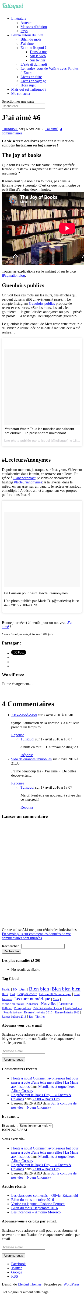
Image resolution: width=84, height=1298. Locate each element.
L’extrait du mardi (34, 64)
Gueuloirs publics (42, 303)
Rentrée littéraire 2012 (67, 1012)
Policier (7, 1008)
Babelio (6, 989)
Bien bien (39, 989)
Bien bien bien (66, 989)
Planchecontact (24, 478)
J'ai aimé (51, 129)
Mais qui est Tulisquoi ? (28, 89)
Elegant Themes (30, 1284)
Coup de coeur (27, 994)
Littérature (18, 18)
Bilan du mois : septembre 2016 (34, 1208)
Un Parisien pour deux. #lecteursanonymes (36, 593)
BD (15, 989)
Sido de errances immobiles (31, 759)
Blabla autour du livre (27, 35)
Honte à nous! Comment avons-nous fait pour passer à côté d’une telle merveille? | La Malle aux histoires (44, 1082)
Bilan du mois (31, 39)
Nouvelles (48, 1003)
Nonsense (32, 1004)
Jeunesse (7, 999)
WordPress (71, 1284)
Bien (22, 989)
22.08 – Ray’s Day (46, 1099)
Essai (77, 994)
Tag (31, 1016)
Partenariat (66, 1004)
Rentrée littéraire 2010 (38, 1012)
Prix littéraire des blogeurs (47, 1008)
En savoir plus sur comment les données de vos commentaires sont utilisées (36, 936)
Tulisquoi (9, 129)
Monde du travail (13, 1004)
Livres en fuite (31, 77)
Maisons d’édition (34, 27)
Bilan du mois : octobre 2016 (32, 1200)
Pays (24, 31)
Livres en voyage (33, 81)
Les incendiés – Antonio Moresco (36, 1212)
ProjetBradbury (73, 1008)
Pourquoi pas (22, 1008)
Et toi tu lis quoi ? (33, 48)
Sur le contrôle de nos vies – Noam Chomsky (44, 1105)
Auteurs (26, 23)
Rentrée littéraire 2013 (14, 1016)
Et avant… (10, 1125)
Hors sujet (28, 85)
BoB (5, 994)
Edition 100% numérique (55, 994)
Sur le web (38, 56)
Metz (56, 999)
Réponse (17, 735)
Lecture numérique (32, 998)
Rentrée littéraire (12, 1012)
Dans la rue (38, 52)
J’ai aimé (27, 43)
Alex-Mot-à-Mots (24, 715)
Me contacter (20, 93)
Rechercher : (11, 946)
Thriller (40, 1016)
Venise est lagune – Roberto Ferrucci (38, 1204)
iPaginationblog (13, 275)
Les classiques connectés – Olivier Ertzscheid (44, 1195)
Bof (12, 994)
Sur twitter (37, 60)
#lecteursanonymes (28, 482)
